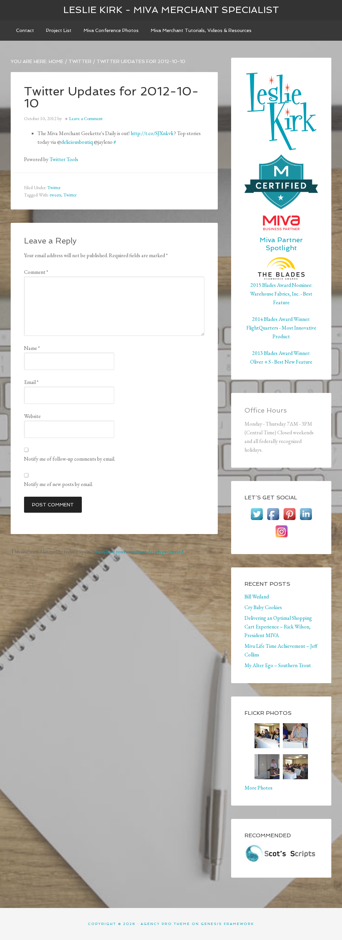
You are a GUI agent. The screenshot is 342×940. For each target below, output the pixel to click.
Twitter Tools (63, 159)
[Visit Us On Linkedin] (306, 518)
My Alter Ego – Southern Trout (277, 665)
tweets (55, 195)
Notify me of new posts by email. (58, 484)
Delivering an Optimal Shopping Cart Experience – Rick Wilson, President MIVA (278, 626)
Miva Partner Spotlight (281, 244)
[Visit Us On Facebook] (273, 518)
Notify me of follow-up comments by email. (69, 458)
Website (32, 416)
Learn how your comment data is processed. (138, 551)
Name (32, 348)
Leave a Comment (86, 118)
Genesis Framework (227, 924)
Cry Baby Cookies (263, 607)
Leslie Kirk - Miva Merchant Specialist (171, 9)
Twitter (53, 187)
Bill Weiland (256, 596)
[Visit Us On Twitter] (256, 518)
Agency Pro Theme (165, 924)
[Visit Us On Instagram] (281, 536)
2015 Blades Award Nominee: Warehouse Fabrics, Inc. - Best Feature (281, 294)
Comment (36, 272)
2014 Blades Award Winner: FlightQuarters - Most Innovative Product (281, 328)
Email (31, 382)
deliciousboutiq (77, 141)
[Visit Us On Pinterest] (289, 518)
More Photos (258, 787)
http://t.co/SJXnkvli (152, 133)
